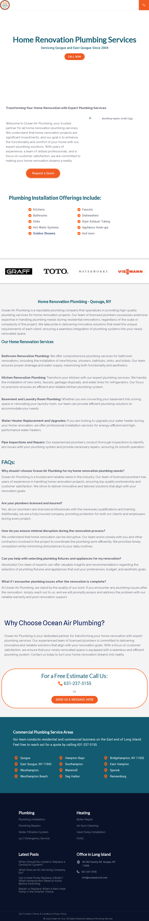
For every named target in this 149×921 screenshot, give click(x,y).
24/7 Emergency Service (34, 838)
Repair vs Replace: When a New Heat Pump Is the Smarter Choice (42, 890)
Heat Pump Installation (91, 832)
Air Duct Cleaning (87, 825)
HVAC (80, 838)
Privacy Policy (60, 914)
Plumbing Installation (32, 819)
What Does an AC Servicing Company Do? (42, 871)
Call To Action (25, 914)
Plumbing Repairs (30, 825)
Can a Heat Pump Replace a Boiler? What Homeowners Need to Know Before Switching (41, 880)
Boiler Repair (85, 819)
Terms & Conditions (42, 914)
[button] (3, 272)
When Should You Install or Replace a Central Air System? (42, 863)
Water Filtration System (33, 832)
